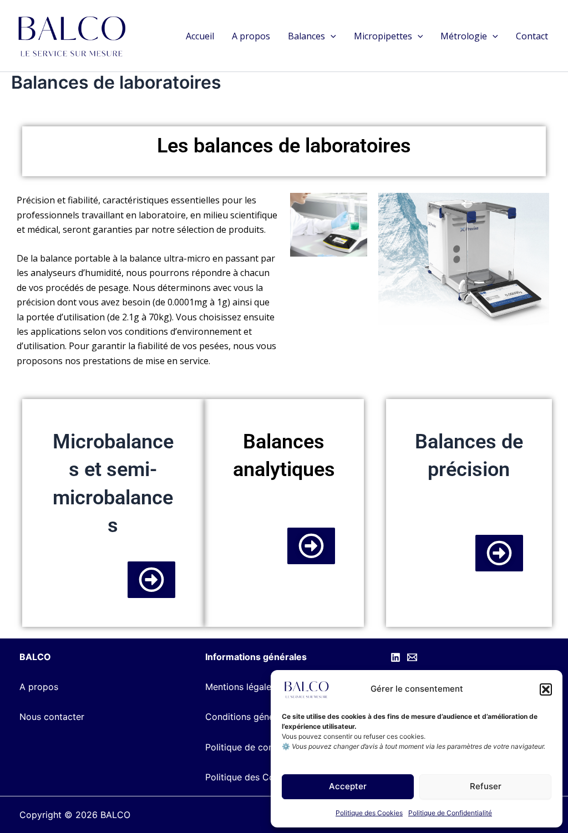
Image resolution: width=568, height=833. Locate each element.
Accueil (200, 36)
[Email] (412, 657)
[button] (545, 689)
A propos (251, 36)
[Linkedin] (395, 657)
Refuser (485, 786)
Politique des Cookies (369, 813)
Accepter (348, 786)
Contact (532, 36)
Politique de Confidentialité (450, 813)
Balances (306, 36)
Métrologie (463, 36)
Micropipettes (383, 36)
